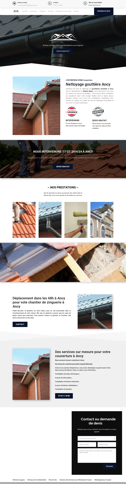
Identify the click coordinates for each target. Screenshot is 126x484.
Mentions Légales (19, 480)
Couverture (33, 11)
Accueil (24, 11)
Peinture (50, 11)
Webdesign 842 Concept (102, 480)
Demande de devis (103, 11)
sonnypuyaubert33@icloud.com (28, 5)
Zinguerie (42, 11)
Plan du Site (53, 480)
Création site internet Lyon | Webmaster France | (75, 480)
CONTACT (20, 324)
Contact (76, 11)
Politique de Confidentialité (36, 480)
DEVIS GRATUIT (63, 51)
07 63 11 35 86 (57, 5)
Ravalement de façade (63, 11)
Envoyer (109, 466)
